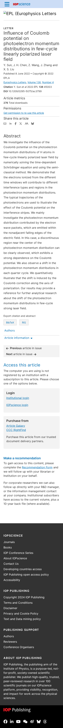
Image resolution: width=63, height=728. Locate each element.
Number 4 (48, 82)
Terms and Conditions (18, 602)
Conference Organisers (19, 647)
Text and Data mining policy (22, 619)
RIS (24, 322)
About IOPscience (15, 558)
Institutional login (17, 398)
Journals (9, 542)
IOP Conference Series (18, 553)
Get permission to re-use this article (24, 112)
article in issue (26, 348)
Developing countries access (23, 569)
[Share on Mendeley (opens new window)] (26, 123)
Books (8, 547)
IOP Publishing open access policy (26, 574)
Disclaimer (10, 608)
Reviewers (10, 641)
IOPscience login (17, 405)
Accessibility (12, 580)
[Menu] (7, 4)
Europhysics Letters (15, 82)
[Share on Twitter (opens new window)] (20, 123)
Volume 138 (34, 82)
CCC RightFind (16, 430)
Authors (9, 636)
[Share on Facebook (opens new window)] (15, 123)
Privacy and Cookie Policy (21, 613)
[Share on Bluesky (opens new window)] (32, 123)
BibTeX (10, 322)
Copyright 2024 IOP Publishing (24, 597)
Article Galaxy (15, 425)
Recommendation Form (37, 467)
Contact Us (11, 563)
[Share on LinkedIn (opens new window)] (10, 123)
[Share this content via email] (5, 123)
